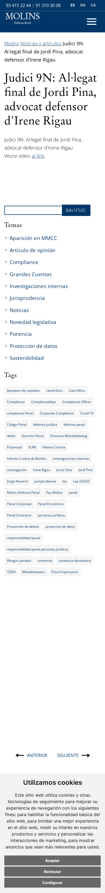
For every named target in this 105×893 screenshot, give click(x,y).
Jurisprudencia (27, 298)
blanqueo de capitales (23, 390)
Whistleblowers (33, 572)
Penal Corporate (19, 504)
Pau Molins (54, 492)
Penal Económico (51, 504)
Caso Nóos (77, 390)
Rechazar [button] (52, 871)
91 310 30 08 (48, 5)
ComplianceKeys (43, 402)
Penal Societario (19, 515)
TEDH (11, 572)
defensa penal (74, 424)
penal (73, 492)
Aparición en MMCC (33, 238)
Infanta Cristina (53, 447)
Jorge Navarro (17, 481)
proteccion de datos (60, 526)
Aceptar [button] (52, 860)
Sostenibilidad (27, 357)
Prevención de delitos (23, 526)
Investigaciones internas (39, 286)
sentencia (45, 560)
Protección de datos (33, 346)
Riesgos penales (19, 560)
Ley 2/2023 (81, 481)
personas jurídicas (51, 515)
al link (38, 156)
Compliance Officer (76, 402)
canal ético (54, 390)
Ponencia (21, 333)
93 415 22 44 (18, 5)
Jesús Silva (64, 470)
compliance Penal (20, 413)
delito (11, 436)
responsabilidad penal (23, 538)
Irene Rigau (41, 470)
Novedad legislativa (33, 322)
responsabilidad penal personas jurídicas (37, 549)
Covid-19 (86, 413)
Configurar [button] (52, 882)
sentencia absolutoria (75, 560)
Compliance (24, 262)
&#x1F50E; (76, 210)
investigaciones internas (71, 458)
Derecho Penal (33, 436)
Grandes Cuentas (31, 274)
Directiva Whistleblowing (68, 436)
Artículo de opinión (32, 250)
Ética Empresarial (64, 572)
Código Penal (17, 424)
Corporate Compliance (57, 413)
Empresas (14, 447)
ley (64, 481)
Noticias (19, 310)
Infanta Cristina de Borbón (26, 458)
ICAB (32, 447)
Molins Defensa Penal (23, 492)
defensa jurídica (45, 424)
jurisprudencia (45, 481)
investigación (17, 470)
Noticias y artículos (40, 43)
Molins (11, 43)
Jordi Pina (86, 470)
